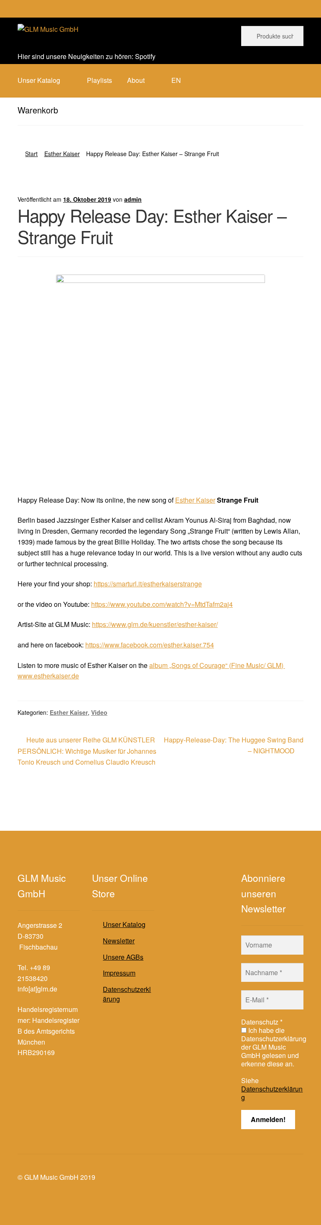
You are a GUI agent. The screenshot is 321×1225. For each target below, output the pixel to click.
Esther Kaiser (62, 153)
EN (176, 80)
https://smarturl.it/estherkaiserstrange (148, 583)
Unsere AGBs (123, 957)
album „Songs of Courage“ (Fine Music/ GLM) (217, 665)
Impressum (119, 973)
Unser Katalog (124, 924)
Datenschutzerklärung (127, 994)
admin (133, 199)
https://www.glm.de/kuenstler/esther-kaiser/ (155, 624)
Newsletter (119, 940)
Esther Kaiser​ (195, 500)
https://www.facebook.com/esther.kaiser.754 (149, 645)
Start (31, 153)
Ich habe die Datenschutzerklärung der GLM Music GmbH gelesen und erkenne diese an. (273, 1047)
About (136, 80)
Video (99, 712)
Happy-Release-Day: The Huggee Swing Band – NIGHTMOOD (233, 744)
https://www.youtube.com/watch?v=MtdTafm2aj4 (162, 604)
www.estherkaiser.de (48, 676)
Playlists (99, 80)
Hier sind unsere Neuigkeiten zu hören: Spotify (86, 56)
